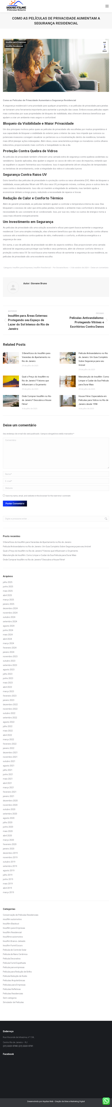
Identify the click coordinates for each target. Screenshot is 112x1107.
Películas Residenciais (13, 993)
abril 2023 (7, 687)
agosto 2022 (8, 722)
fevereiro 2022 (9, 744)
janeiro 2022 (8, 748)
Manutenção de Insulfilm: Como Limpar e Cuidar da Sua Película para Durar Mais (94, 380)
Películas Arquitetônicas (14, 980)
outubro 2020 (9, 809)
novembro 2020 (10, 805)
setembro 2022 (10, 717)
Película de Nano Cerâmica (15, 954)
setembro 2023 (10, 665)
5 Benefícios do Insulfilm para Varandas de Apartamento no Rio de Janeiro (36, 357)
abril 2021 (7, 783)
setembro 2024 (10, 621)
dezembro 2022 (10, 704)
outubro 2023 (9, 661)
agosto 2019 (8, 870)
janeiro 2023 (8, 700)
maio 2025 (8, 591)
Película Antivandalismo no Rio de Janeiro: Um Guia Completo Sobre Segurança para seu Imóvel (93, 359)
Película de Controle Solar (14, 950)
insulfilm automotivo (12, 919)
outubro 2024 (9, 617)
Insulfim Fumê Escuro (13, 945)
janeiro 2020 (8, 849)
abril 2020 (7, 835)
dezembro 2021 (10, 752)
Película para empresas (13, 967)
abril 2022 (7, 735)
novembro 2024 (10, 613)
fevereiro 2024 (9, 648)
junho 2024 (8, 630)
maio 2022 (8, 731)
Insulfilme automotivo (13, 937)
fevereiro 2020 (9, 844)
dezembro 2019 (10, 853)
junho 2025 (8, 586)
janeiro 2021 (8, 796)
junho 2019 (8, 879)
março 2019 (8, 892)
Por (60, 267)
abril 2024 (7, 639)
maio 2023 (8, 682)
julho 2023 (7, 674)
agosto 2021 (8, 766)
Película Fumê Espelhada (14, 963)
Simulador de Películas (13, 1002)
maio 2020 (8, 831)
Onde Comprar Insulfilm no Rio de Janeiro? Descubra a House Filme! (36, 400)
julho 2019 (7, 875)
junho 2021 (8, 774)
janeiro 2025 (8, 604)
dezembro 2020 (10, 800)
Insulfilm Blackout (11, 924)
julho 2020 (7, 822)
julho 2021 (7, 770)
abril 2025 (7, 595)
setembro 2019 (10, 866)
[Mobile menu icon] (107, 6)
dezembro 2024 (10, 608)
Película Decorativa (11, 958)
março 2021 (8, 787)
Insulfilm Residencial (14, 46)
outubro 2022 (9, 713)
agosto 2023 (8, 669)
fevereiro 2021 (9, 792)
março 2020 (8, 840)
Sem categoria (9, 998)
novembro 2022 (10, 709)
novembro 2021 (10, 757)
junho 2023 (8, 678)
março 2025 (8, 599)
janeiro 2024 (8, 652)
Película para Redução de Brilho (17, 972)
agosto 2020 (8, 818)
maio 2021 (8, 779)
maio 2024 (8, 634)
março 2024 (8, 643)
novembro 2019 (10, 857)
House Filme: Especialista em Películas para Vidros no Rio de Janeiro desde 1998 (93, 400)
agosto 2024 (8, 626)
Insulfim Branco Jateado (14, 941)
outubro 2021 (9, 761)
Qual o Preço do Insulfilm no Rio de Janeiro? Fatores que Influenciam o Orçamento (35, 380)
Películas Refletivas (12, 989)
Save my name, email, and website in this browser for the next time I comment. (38, 496)
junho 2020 (8, 827)
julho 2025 (7, 582)
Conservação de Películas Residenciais (20, 915)
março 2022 (8, 739)
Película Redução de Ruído (15, 976)
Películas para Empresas (14, 985)
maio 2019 (8, 883)
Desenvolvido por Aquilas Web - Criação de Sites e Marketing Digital (56, 1101)
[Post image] (11, 358)
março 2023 (8, 691)
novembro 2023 (10, 656)
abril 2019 (7, 888)
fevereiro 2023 (9, 696)
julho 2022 (7, 726)
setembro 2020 (10, 814)
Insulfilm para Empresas (16, 42)
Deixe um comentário (99, 267)
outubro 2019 (9, 862)
